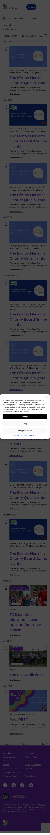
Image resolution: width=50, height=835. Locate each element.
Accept (25, 416)
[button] (46, 397)
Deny (25, 423)
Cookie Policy (17, 435)
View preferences (25, 430)
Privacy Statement (30, 435)
